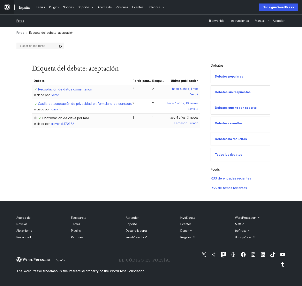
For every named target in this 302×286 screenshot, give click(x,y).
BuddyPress (245, 237)
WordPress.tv (137, 237)
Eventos (185, 224)
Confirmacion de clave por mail (65, 118)
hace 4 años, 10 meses (182, 103)
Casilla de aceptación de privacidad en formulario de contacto (85, 104)
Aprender (132, 217)
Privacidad (23, 237)
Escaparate (78, 217)
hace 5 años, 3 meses (183, 117)
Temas (75, 224)
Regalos (187, 237)
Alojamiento (24, 230)
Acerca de (23, 217)
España (60, 260)
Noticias (21, 224)
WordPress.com (247, 217)
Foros (20, 20)
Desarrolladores (137, 230)
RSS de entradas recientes (231, 178)
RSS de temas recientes (229, 188)
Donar (186, 230)
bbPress (242, 230)
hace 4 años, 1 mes (185, 88)
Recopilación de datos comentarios (65, 89)
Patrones (77, 237)
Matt (240, 224)
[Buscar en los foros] (60, 46)
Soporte (131, 224)
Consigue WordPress (278, 7)
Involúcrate (188, 217)
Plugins (76, 230)
